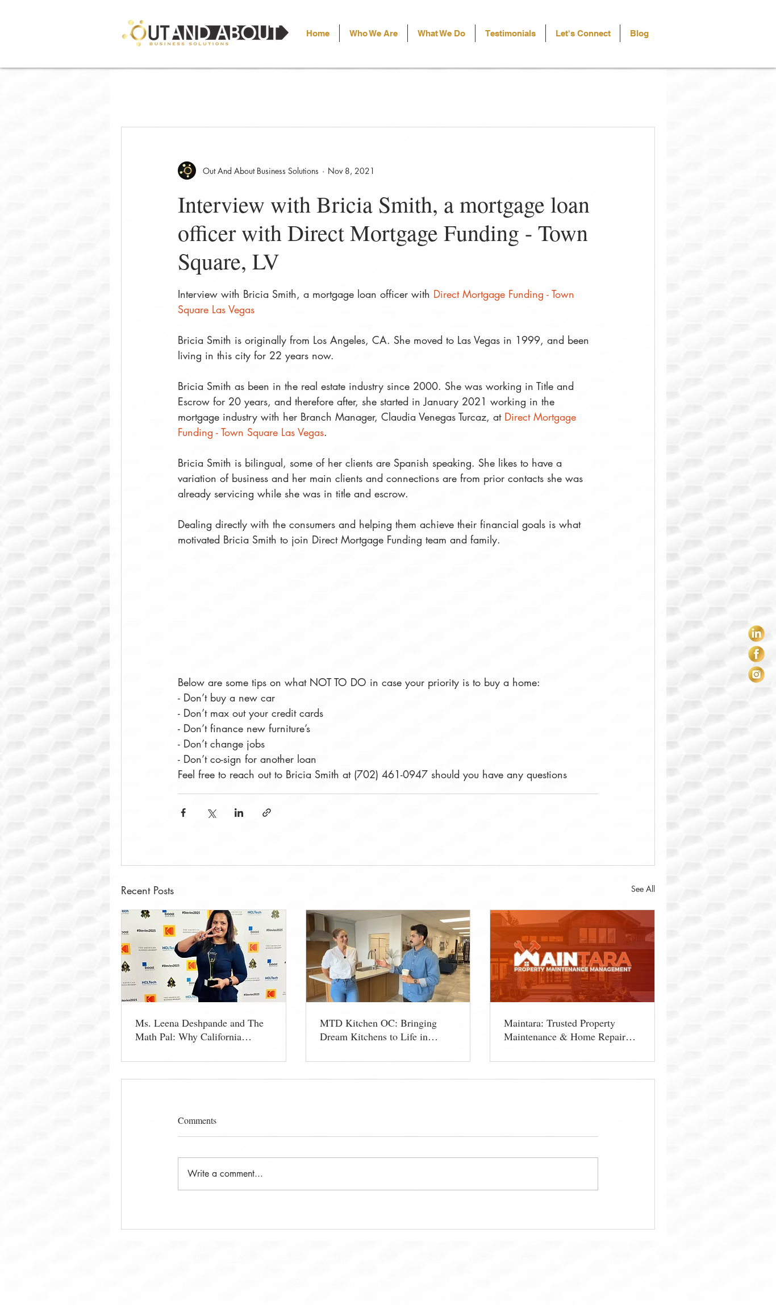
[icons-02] (756, 654)
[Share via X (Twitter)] (211, 812)
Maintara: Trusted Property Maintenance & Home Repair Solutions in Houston (564, 1029)
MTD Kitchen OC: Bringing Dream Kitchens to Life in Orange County (378, 1029)
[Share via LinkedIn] (238, 812)
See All (643, 888)
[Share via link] (266, 812)
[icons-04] (756, 633)
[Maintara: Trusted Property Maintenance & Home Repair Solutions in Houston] (572, 956)
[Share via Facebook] (183, 812)
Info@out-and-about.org (582, 1259)
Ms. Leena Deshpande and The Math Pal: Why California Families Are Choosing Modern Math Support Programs (200, 1029)
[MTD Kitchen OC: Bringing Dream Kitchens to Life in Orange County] (388, 956)
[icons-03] (756, 674)
